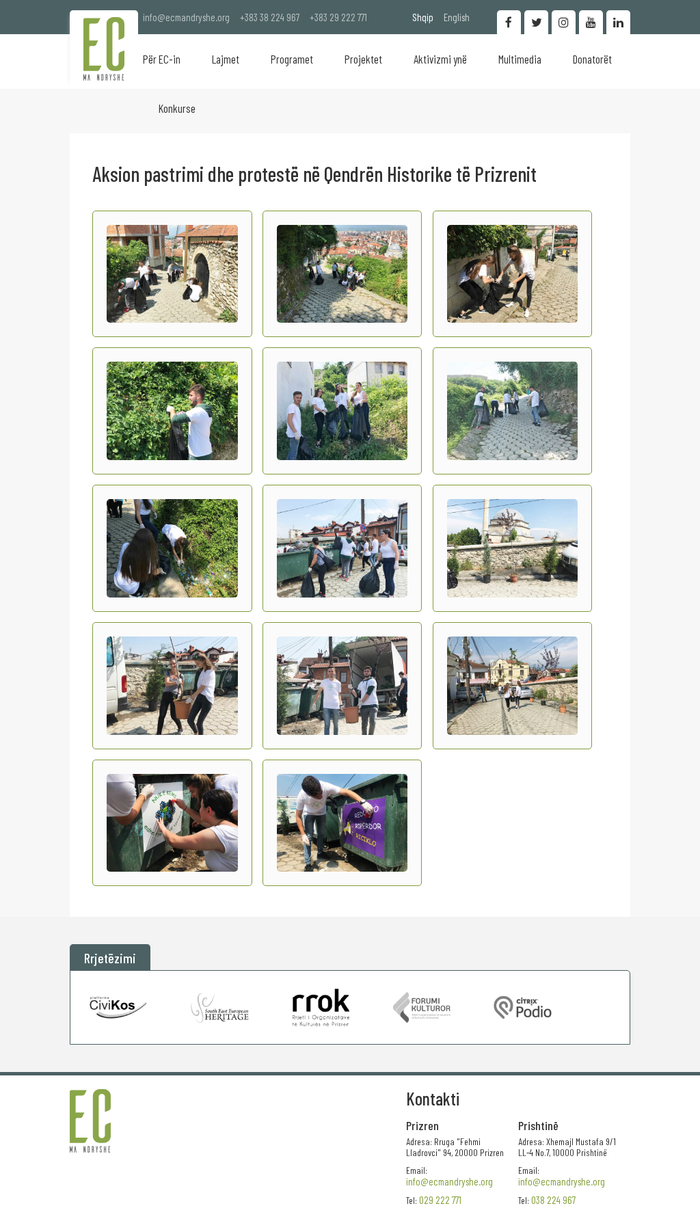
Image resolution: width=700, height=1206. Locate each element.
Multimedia (519, 59)
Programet (292, 59)
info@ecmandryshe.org (186, 17)
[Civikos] (118, 1007)
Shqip (422, 17)
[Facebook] (509, 22)
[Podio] (522, 1007)
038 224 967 (553, 1200)
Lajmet (225, 59)
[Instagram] (564, 22)
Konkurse (177, 108)
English (457, 17)
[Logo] (104, 49)
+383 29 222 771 (338, 17)
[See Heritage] (219, 1007)
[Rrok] (320, 1007)
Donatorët (592, 59)
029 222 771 (440, 1200)
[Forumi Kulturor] (421, 1007)
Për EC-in (161, 59)
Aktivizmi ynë (440, 59)
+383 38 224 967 (269, 17)
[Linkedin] (618, 22)
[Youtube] (591, 22)
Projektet (363, 59)
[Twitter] (536, 22)
